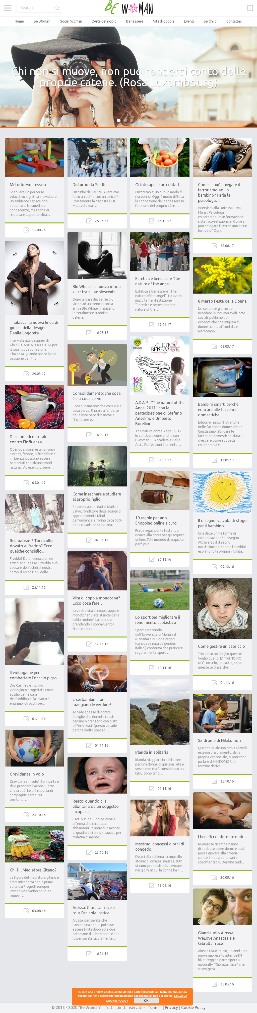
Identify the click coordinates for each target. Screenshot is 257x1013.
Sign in (250, 8)
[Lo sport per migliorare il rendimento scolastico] (159, 572)
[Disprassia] (34, 924)
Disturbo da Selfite (89, 184)
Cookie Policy (193, 1007)
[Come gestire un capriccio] (222, 580)
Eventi (189, 21)
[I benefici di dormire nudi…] (222, 794)
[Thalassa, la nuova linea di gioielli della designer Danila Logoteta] (34, 243)
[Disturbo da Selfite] (97, 140)
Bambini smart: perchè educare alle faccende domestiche (218, 409)
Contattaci (234, 21)
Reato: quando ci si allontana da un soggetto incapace (96, 806)
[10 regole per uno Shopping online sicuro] (159, 473)
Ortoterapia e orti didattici (159, 184)
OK (146, 1000)
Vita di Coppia (163, 21)
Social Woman (71, 21)
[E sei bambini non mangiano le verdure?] (97, 657)
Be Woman (42, 21)
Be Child (210, 21)
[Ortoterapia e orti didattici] (159, 140)
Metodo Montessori (28, 184)
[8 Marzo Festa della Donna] (222, 259)
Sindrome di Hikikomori (219, 740)
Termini (155, 1007)
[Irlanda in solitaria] (159, 681)
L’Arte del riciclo (104, 21)
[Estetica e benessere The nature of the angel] (159, 234)
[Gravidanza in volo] (34, 732)
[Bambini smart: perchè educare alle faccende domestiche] (222, 359)
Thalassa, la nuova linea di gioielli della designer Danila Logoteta (34, 327)
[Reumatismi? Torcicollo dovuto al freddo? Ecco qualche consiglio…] (34, 496)
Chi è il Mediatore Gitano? (33, 870)
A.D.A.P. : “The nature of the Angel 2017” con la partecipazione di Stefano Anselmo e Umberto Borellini (159, 413)
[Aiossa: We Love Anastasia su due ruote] (222, 997)
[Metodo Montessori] (34, 140)
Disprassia (19, 966)
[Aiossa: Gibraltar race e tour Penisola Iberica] (97, 865)
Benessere (134, 21)
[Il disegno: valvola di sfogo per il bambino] (222, 473)
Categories (8, 8)
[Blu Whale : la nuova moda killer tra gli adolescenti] (97, 234)
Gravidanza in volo (27, 774)
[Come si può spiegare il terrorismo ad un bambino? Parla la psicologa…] (222, 140)
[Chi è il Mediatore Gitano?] (34, 828)
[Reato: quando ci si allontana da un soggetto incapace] (97, 759)
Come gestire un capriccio (221, 646)
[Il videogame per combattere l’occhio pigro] (34, 600)
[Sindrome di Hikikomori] (222, 696)
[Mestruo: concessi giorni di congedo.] (159, 802)
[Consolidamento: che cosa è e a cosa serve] (97, 346)
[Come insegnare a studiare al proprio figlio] (97, 448)
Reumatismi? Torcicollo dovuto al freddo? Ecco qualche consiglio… (31, 545)
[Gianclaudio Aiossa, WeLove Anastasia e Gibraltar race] (222, 891)
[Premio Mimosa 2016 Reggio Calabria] (97, 967)
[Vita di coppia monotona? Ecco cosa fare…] (97, 553)
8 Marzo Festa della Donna (222, 301)
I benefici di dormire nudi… (222, 836)
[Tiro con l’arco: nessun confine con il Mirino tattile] (159, 899)
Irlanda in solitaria (151, 752)
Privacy (171, 1007)
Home (19, 21)
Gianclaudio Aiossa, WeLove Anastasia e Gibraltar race (216, 938)
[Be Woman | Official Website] (128, 8)
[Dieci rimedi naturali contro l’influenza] (34, 387)
